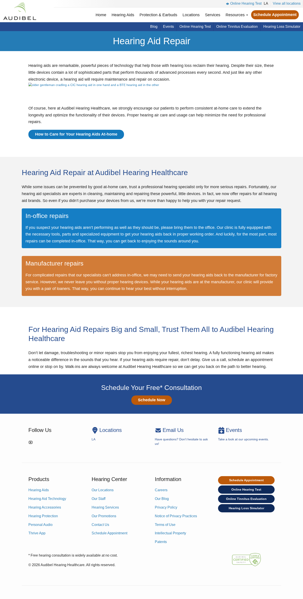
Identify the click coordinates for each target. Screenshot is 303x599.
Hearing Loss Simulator (281, 26)
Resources (236, 15)
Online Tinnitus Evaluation (237, 26)
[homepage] (19, 11)
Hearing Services (105, 507)
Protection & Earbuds (158, 15)
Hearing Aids (123, 15)
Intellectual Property (170, 533)
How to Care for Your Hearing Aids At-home (76, 134)
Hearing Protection (43, 516)
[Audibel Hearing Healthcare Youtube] (30, 443)
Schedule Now (151, 400)
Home (101, 15)
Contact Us (100, 525)
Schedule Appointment (275, 14)
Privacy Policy (166, 507)
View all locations (287, 3)
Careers (161, 490)
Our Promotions (104, 516)
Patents (161, 542)
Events (168, 26)
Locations (191, 15)
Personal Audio (40, 525)
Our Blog (162, 499)
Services (212, 15)
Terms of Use (165, 525)
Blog (153, 26)
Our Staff (98, 499)
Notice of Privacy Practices (176, 516)
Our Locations (103, 490)
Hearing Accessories (44, 507)
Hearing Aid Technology (47, 499)
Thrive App (36, 533)
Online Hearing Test (246, 3)
